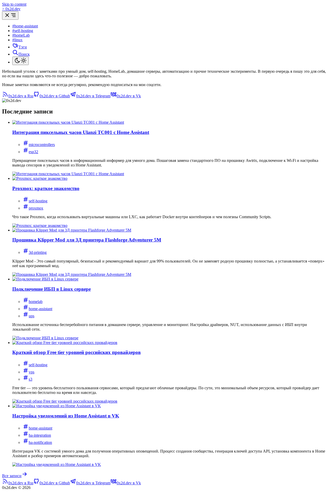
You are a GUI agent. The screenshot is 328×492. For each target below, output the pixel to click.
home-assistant (40, 309)
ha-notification (40, 442)
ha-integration (40, 435)
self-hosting (38, 201)
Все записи (12, 476)
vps (31, 372)
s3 (30, 379)
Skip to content (14, 4)
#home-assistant (25, 26)
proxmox (36, 208)
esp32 (33, 152)
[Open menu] (10, 15)
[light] (20, 61)
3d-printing (38, 252)
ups (31, 316)
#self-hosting (22, 30)
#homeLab (21, 35)
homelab (36, 301)
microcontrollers (42, 144)
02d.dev (11, 9)
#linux (17, 40)
